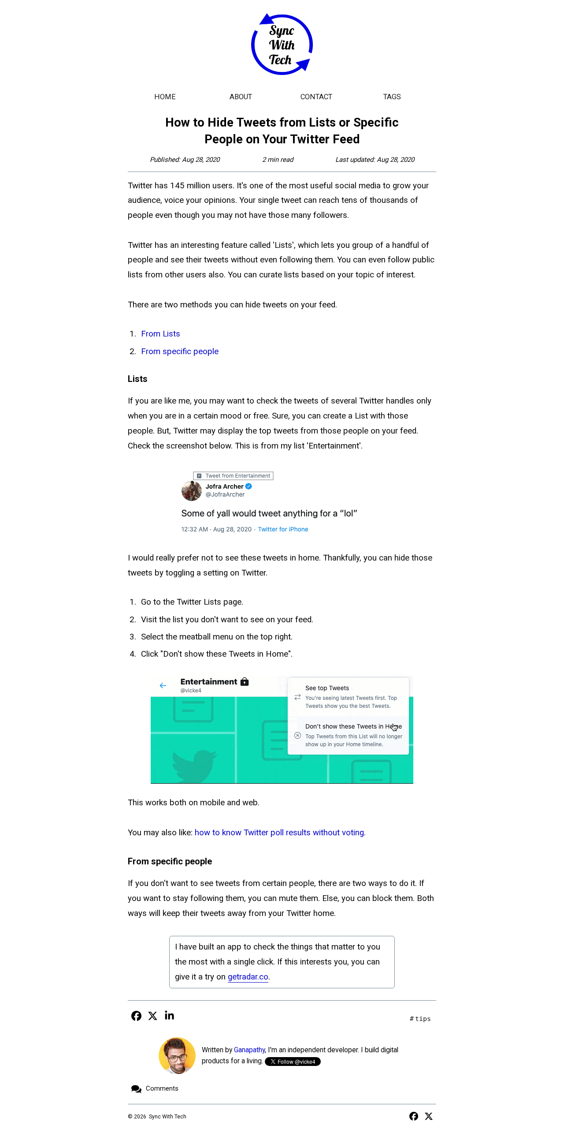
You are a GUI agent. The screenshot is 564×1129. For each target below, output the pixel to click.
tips (423, 1019)
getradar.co (248, 977)
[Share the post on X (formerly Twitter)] (153, 1015)
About (241, 97)
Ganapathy (249, 1050)
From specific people (180, 351)
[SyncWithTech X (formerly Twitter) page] (428, 1116)
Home (165, 97)
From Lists (160, 334)
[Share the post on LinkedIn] (169, 1015)
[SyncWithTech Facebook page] (413, 1116)
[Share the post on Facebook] (136, 1015)
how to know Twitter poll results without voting (279, 832)
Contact (316, 97)
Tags (392, 97)
